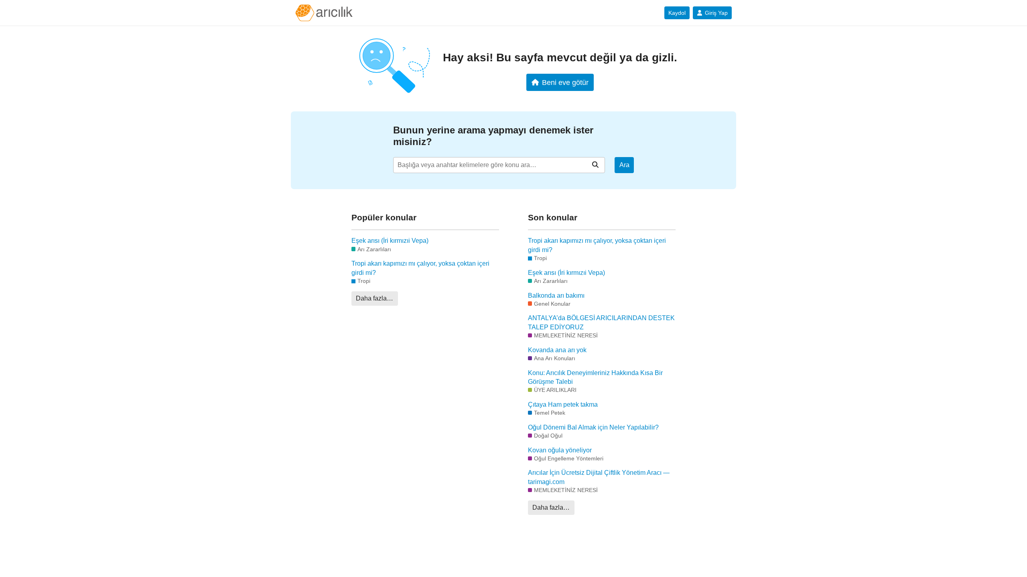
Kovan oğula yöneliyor (560, 450)
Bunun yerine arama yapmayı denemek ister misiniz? (493, 136)
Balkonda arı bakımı (556, 295)
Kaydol (677, 13)
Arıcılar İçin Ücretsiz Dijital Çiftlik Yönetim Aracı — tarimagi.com (599, 477)
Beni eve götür (565, 82)
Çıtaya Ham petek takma (563, 404)
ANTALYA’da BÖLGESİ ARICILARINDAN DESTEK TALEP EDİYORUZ (601, 322)
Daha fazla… (374, 298)
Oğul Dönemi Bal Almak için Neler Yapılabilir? (593, 427)
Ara (624, 164)
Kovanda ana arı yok (557, 350)
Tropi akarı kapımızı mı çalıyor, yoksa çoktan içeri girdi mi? (420, 268)
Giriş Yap (716, 13)
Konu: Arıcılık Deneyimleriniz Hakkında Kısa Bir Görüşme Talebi (595, 377)
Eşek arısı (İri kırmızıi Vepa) (389, 240)
